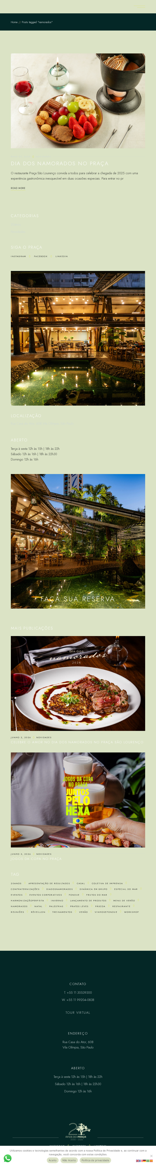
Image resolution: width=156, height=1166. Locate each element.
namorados (19, 906)
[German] (144, 1160)
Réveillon (38, 912)
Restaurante (121, 906)
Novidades (43, 156)
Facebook (41, 256)
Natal (38, 906)
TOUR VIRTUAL (78, 1012)
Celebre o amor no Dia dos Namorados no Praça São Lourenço (77, 742)
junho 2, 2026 (21, 737)
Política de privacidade (95, 1160)
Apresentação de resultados (49, 883)
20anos (16, 224)
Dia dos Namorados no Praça (60, 163)
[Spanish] (151, 1160)
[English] (137, 1160)
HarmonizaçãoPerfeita (27, 900)
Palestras (56, 906)
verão (83, 912)
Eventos (16, 894)
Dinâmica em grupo (93, 889)
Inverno (57, 900)
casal (81, 883)
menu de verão (124, 900)
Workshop (131, 912)
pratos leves (79, 906)
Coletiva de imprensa (107, 883)
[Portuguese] (148, 1160)
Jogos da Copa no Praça (36, 858)
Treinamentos (62, 912)
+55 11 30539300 (79, 992)
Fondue (74, 894)
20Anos (16, 883)
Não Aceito (69, 1160)
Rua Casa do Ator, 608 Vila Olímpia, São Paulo (42, 423)
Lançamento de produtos (88, 900)
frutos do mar (96, 894)
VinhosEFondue (106, 912)
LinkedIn (62, 256)
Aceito (53, 1160)
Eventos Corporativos (45, 894)
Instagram (18, 256)
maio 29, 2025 (20, 156)
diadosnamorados (59, 889)
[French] (141, 1160)
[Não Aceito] (151, 1156)
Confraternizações (25, 889)
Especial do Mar (126, 889)
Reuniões (17, 912)
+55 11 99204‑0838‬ (80, 999)
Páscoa (100, 906)
